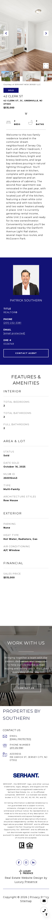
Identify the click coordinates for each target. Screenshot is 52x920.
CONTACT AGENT (26, 353)
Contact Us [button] (26, 688)
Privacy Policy (39, 897)
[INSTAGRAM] (26, 862)
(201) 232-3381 (12, 323)
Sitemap (26, 901)
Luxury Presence (26, 881)
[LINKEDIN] (33, 862)
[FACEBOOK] (19, 862)
